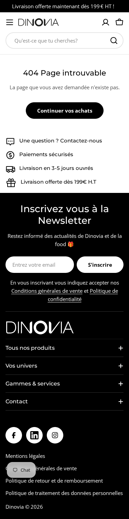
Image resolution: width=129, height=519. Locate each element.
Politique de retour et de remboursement (54, 480)
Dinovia (15, 506)
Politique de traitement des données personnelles (64, 492)
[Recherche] (114, 40)
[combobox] (64, 40)
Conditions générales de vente (47, 290)
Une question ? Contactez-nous (60, 140)
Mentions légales (25, 455)
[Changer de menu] (10, 22)
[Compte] (105, 22)
